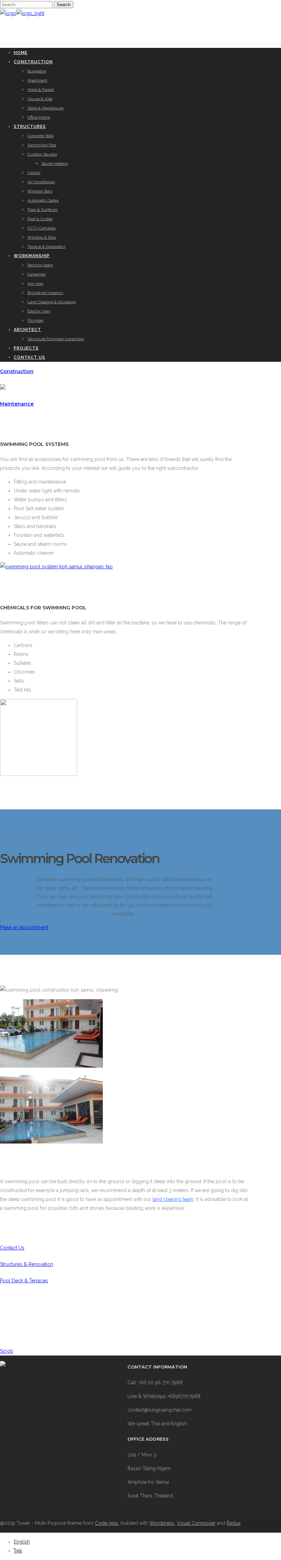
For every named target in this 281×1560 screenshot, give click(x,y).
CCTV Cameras (41, 228)
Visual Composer (196, 1523)
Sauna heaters (54, 163)
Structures (30, 126)
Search (64, 4)
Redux (234, 1523)
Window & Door (41, 237)
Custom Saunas (42, 154)
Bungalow (36, 71)
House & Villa (39, 98)
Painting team (40, 265)
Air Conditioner (41, 182)
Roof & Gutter (40, 218)
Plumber (35, 320)
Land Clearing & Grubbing (51, 302)
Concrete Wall (40, 135)
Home (20, 52)
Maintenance (17, 404)
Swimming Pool (41, 145)
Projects (26, 348)
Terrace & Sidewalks (46, 246)
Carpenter (36, 274)
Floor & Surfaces (42, 209)
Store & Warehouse (45, 108)
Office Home (38, 117)
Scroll (6, 1351)
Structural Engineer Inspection (55, 338)
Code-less (106, 1523)
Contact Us (29, 357)
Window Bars (39, 191)
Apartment (37, 80)
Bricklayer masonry (45, 292)
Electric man (38, 311)
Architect (27, 329)
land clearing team (173, 1199)
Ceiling (33, 172)
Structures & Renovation (26, 1264)
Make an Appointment (24, 927)
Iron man (35, 283)
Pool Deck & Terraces (24, 1280)
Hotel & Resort (40, 89)
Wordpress (161, 1523)
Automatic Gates (43, 200)
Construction (33, 62)
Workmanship (32, 255)
